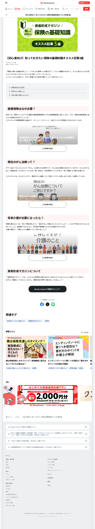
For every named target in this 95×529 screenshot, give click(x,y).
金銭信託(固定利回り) (11, 494)
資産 (7, 462)
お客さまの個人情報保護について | (40, 513)
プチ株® (8, 489)
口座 (7, 465)
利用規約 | (60, 513)
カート (50, 474)
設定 (49, 481)
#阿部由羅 (73, 368)
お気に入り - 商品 (10, 505)
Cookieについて (67, 513)
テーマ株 (50, 467)
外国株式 (8, 500)
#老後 (81, 368)
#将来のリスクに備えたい (58, 368)
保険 (7, 491)
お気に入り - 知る (10, 479)
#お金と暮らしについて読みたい (18, 368)
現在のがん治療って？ (18, 91)
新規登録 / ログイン (84, 3)
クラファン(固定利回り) (12, 497)
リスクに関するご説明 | (53, 513)
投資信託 (8, 486)
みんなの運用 (51, 462)
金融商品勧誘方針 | (28, 513)
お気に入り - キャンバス (54, 470)
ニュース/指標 (9, 477)
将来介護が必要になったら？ (20, 95)
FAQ (49, 485)
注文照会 (50, 478)
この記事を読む (47, 148)
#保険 (34, 368)
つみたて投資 (51, 465)
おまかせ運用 (9, 503)
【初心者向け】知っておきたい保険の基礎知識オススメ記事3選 (42, 417)
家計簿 (7, 467)
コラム (17, 417)
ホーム (10, 417)
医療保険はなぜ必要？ (18, 87)
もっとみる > (85, 332)
